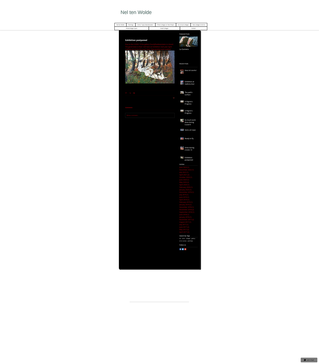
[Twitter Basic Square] (183, 249)
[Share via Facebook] (126, 93)
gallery (193, 238)
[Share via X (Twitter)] (130, 93)
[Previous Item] (182, 41)
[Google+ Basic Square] (185, 249)
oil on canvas (183, 241)
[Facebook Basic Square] (180, 249)
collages (188, 238)
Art (180, 238)
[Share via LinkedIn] (134, 93)
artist (183, 238)
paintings (190, 241)
